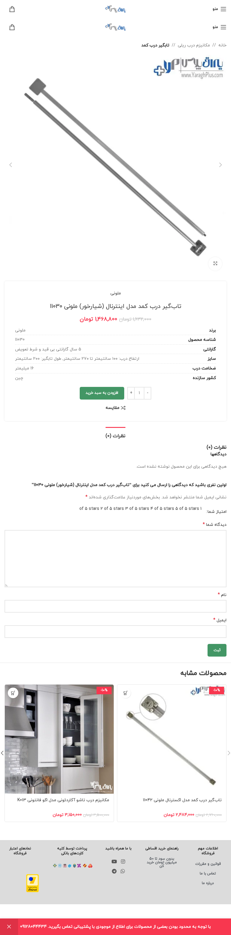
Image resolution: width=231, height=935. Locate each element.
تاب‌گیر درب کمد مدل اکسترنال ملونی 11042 (182, 800)
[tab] (115, 435)
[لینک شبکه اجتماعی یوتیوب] (114, 862)
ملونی (115, 293)
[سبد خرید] (10, 9)
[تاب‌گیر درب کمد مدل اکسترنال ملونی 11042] (171, 739)
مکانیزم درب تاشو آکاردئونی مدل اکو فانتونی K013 (63, 800)
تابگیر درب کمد (155, 45)
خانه (222, 45)
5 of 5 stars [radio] (187, 509)
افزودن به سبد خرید (102, 393)
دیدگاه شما (214, 525)
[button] (220, 165)
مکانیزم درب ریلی (194, 45)
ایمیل (219, 620)
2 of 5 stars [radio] (112, 509)
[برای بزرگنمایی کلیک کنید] (215, 264)
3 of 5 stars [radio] (137, 509)
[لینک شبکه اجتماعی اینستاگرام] (123, 862)
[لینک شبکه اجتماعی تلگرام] (114, 872)
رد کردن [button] (9, 927)
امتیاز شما (217, 512)
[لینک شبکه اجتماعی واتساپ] (123, 872)
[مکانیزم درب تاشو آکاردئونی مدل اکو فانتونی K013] (59, 739)
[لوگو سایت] (115, 8)
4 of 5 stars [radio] (162, 509)
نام (222, 595)
